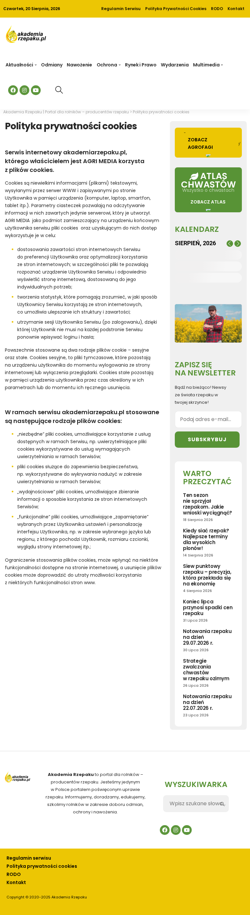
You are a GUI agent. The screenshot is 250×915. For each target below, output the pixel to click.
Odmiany (51, 65)
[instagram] (24, 90)
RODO (217, 8)
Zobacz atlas (208, 202)
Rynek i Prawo (140, 65)
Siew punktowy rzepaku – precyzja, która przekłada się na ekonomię (207, 575)
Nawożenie (79, 65)
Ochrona (107, 65)
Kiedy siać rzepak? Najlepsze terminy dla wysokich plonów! (206, 539)
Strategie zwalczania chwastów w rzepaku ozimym (206, 669)
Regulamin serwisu (121, 8)
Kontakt (236, 8)
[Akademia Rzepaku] (25, 37)
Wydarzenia (174, 65)
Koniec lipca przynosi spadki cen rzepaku (207, 607)
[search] (59, 90)
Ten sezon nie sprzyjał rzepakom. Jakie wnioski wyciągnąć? (207, 504)
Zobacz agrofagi (200, 143)
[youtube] (36, 90)
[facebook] (13, 90)
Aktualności (19, 65)
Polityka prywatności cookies (175, 8)
